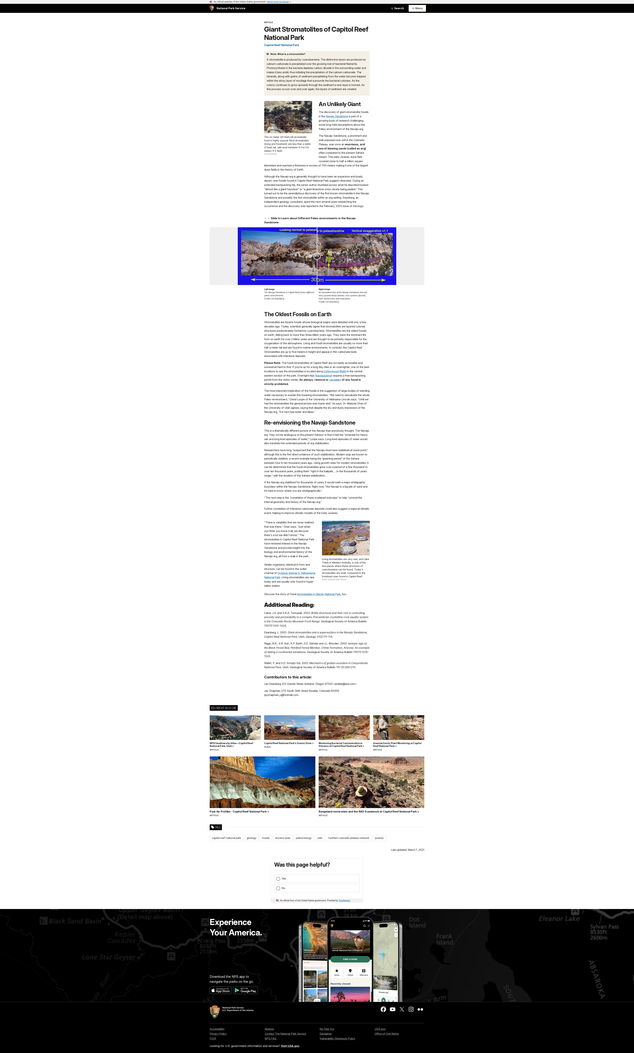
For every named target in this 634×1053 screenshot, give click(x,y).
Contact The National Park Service (285, 1033)
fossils (266, 838)
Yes (284, 878)
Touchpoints (344, 900)
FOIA (213, 1038)
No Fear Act (327, 1029)
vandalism (335, 379)
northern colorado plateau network (348, 838)
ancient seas (282, 838)
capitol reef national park (226, 838)
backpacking (323, 375)
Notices (269, 1029)
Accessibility (217, 1029)
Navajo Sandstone (337, 116)
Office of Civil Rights (387, 1033)
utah (319, 838)
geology (251, 838)
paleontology (304, 838)
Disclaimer (326, 1033)
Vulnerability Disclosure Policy (337, 1038)
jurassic (379, 838)
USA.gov (380, 1029)
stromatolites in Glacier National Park (319, 594)
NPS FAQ (270, 1038)
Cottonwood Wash (335, 371)
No (283, 888)
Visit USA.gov (290, 1046)
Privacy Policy (218, 1033)
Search (399, 8)
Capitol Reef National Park (281, 45)
